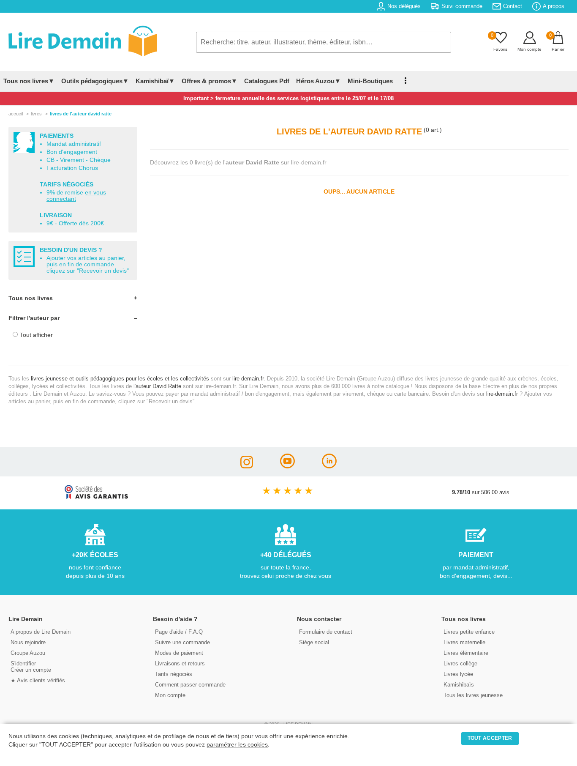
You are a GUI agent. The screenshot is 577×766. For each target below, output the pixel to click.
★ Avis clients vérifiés (38, 680)
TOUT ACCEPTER (490, 738)
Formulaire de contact (325, 632)
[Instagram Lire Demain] (246, 466)
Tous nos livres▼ (28, 81)
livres (36, 113)
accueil (15, 113)
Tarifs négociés (173, 674)
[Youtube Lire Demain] (287, 466)
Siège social (314, 642)
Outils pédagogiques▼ (95, 81)
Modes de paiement (179, 653)
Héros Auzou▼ (318, 81)
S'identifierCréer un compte (31, 666)
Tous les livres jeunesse (473, 695)
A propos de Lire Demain (41, 632)
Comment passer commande (190, 684)
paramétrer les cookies (237, 744)
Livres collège (460, 663)
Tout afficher (36, 335)
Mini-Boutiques (370, 81)
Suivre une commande (182, 642)
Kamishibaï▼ (155, 81)
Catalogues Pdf (266, 81)
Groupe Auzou (28, 653)
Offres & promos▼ (209, 81)
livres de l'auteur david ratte (81, 113)
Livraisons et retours (180, 663)
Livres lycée (458, 674)
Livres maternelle (464, 642)
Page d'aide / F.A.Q (179, 632)
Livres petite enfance (469, 632)
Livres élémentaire (466, 653)
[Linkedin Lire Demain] (329, 466)
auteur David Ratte (158, 386)
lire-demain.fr (248, 378)
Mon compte (170, 695)
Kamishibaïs (459, 684)
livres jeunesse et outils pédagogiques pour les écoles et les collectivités (120, 378)
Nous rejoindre (28, 642)
